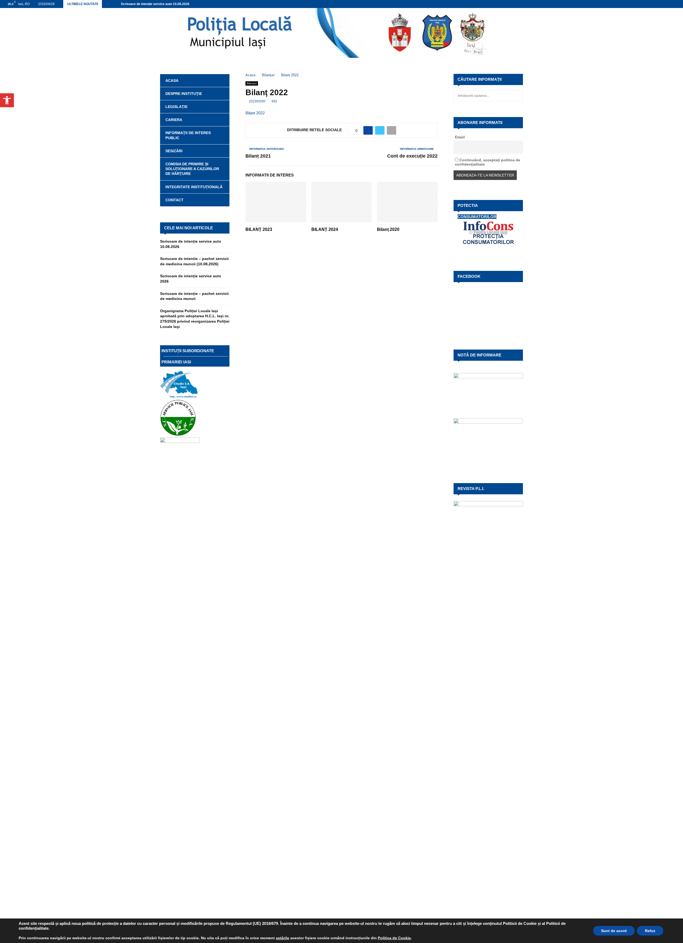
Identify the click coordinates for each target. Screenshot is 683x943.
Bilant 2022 (255, 113)
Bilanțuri (252, 83)
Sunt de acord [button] (614, 931)
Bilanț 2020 (388, 229)
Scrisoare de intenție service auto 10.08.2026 (155, 4)
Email (460, 137)
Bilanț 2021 (258, 156)
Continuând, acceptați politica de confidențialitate (487, 162)
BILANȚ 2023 (258, 229)
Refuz (650, 931)
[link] (282, 938)
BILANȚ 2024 (324, 229)
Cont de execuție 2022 (412, 156)
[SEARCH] (517, 95)
